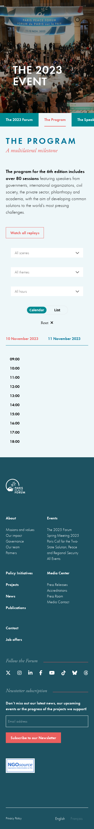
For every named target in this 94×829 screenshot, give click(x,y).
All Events (53, 558)
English (60, 818)
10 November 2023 (22, 338)
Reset (44, 322)
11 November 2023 (64, 338)
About (11, 517)
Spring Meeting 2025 (63, 535)
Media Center (58, 572)
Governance (15, 541)
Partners (11, 552)
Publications (16, 607)
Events (52, 517)
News (10, 595)
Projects (12, 584)
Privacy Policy (14, 818)
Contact (12, 627)
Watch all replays (24, 232)
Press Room (55, 596)
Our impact (14, 535)
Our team (13, 546)
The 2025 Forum (59, 529)
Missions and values (20, 529)
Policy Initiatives (19, 572)
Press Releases (57, 584)
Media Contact (58, 601)
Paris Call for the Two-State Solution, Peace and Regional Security (62, 547)
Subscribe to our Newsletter (33, 737)
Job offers (14, 639)
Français (76, 818)
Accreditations (57, 590)
